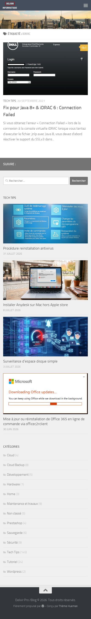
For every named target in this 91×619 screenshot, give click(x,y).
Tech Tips (9, 101)
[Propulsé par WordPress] (42, 606)
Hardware (13, 484)
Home (11, 494)
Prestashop (14, 523)
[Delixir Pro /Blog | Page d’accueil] (12, 5)
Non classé (14, 513)
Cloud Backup (16, 465)
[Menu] (85, 5)
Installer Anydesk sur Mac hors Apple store (35, 305)
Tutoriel (12, 562)
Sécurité (12, 542)
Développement (18, 475)
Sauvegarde (15, 533)
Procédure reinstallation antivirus (28, 248)
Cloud (10, 455)
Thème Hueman (68, 606)
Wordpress (14, 571)
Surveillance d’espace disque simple (30, 361)
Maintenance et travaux (22, 504)
